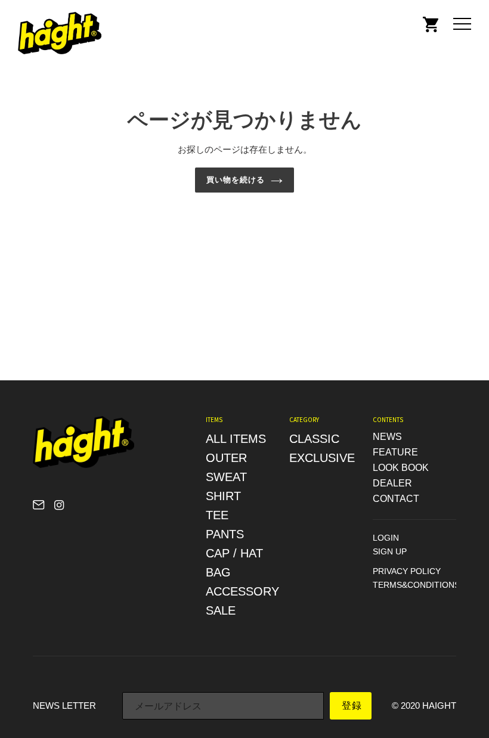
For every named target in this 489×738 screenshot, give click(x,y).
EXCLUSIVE (322, 457)
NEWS (387, 437)
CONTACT (396, 499)
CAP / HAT (234, 553)
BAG (218, 572)
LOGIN (386, 537)
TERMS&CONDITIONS (416, 585)
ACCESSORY (242, 591)
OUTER (226, 457)
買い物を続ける (235, 179)
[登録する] (351, 706)
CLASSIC (314, 438)
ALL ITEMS (236, 438)
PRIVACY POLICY (407, 571)
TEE (217, 515)
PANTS (225, 534)
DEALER (392, 483)
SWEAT (226, 476)
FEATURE (395, 452)
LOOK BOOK (401, 468)
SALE (221, 610)
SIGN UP (390, 551)
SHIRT (223, 496)
